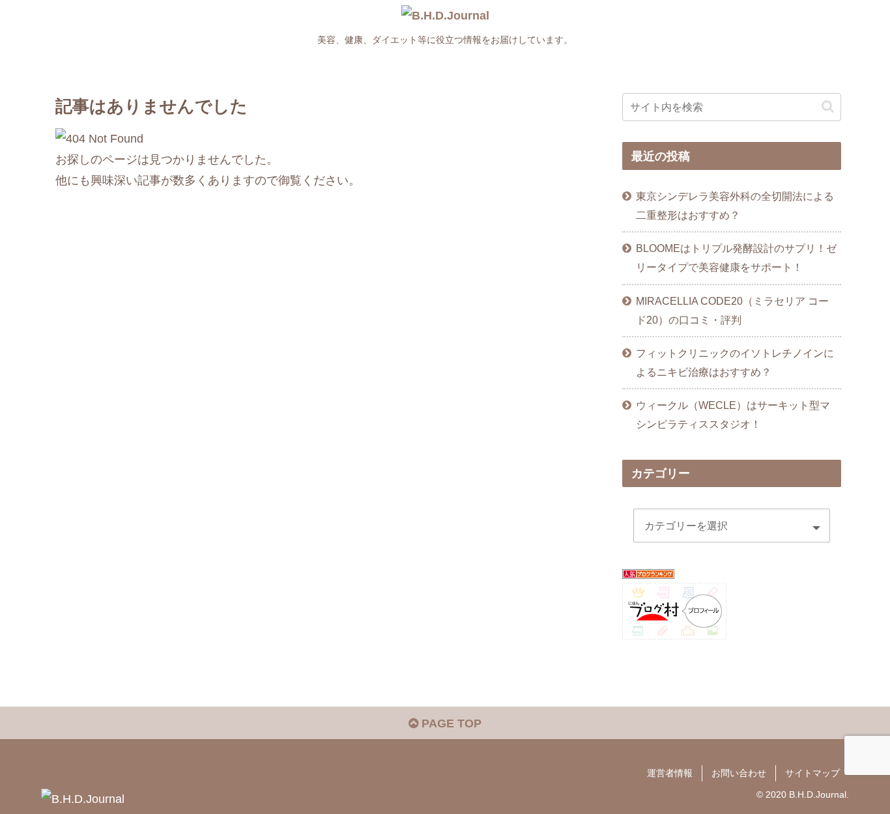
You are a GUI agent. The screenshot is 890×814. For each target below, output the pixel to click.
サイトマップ (812, 773)
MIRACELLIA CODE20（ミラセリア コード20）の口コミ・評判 (732, 310)
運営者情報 (670, 773)
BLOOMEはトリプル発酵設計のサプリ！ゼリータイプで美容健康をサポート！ (736, 257)
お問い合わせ (738, 773)
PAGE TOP (449, 723)
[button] (827, 106)
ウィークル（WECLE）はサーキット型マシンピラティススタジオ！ (733, 414)
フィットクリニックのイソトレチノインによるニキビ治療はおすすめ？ (735, 362)
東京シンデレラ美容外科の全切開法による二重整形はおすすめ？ (735, 205)
